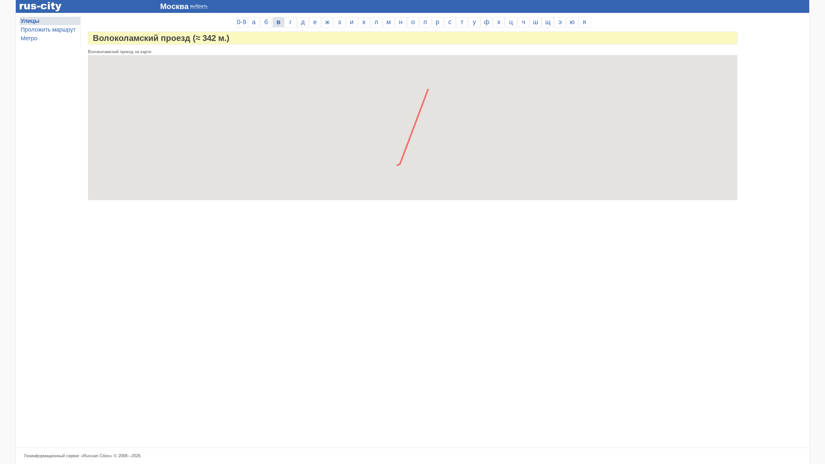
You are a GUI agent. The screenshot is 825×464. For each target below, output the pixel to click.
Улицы (30, 21)
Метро (29, 38)
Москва (174, 6)
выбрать (199, 5)
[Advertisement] (777, 113)
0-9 (241, 21)
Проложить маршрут (48, 29)
